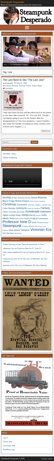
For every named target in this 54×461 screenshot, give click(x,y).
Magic (18, 215)
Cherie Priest (34, 201)
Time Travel (38, 226)
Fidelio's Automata (9, 212)
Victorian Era (41, 230)
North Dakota (19, 218)
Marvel (32, 215)
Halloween (45, 211)
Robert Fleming (9, 244)
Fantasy (45, 208)
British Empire (22, 201)
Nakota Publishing (10, 158)
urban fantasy (14, 230)
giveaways (21, 212)
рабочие (6, 265)
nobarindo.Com (8, 248)
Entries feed (7, 442)
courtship (44, 205)
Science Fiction (25, 86)
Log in (5, 438)
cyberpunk (21, 208)
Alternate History (24, 198)
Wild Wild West (8, 233)
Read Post (46, 131)
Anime (34, 197)
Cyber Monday (8, 208)
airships (14, 198)
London (12, 215)
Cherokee (42, 201)
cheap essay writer (10, 259)
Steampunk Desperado (12, 2)
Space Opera (37, 86)
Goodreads (32, 211)
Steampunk (12, 225)
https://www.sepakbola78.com (14, 252)
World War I (18, 233)
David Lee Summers (33, 208)
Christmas (9, 204)
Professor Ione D (16, 222)
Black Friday (8, 201)
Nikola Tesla (8, 218)
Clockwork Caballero (34, 205)
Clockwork (22, 204)
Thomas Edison (28, 226)
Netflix (44, 215)
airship (6, 197)
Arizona (42, 197)
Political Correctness (39, 218)
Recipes (46, 222)
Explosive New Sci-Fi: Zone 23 (29, 248)
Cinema (8, 86)
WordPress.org (8, 450)
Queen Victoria (37, 222)
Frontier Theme (47, 459)
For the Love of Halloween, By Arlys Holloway (29, 265)
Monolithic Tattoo (9, 154)
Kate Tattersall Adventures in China (30, 244)
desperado (9, 83)
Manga (25, 215)
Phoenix (27, 219)
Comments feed (9, 446)
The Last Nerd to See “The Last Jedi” (24, 79)
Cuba (49, 205)
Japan (5, 215)
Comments (9, 88)
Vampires (25, 230)
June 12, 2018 (21, 83)
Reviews (15, 86)
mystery (38, 215)
